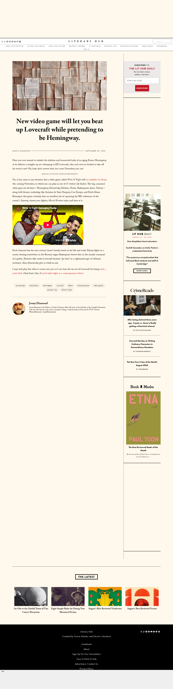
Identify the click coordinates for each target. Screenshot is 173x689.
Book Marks (147, 46)
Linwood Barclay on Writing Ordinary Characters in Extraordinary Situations (142, 344)
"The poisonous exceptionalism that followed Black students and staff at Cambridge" (142, 260)
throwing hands (83, 285)
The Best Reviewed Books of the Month (143, 449)
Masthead (86, 644)
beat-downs (34, 285)
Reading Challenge (129, 46)
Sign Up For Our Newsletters (86, 654)
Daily (142, 234)
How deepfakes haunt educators (142, 241)
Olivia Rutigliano (143, 330)
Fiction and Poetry (36, 46)
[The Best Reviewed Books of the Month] (143, 418)
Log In (86, 49)
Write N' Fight (67, 290)
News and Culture (57, 46)
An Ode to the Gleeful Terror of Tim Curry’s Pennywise (31, 610)
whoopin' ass (52, 290)
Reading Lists (110, 46)
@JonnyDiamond (35, 312)
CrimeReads (162, 46)
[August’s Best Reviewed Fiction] (142, 603)
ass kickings (20, 285)
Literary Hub (87, 41)
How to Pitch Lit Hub (87, 658)
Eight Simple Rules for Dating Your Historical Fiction (68, 610)
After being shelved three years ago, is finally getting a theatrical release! (142, 322)
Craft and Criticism (15, 46)
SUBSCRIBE (142, 88)
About (86, 649)
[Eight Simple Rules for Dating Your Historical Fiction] (68, 603)
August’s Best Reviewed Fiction (142, 609)
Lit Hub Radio (95, 46)
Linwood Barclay (143, 351)
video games (98, 285)
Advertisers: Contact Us (86, 663)
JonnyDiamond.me (49, 312)
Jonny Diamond (21, 151)
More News (142, 271)
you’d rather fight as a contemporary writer (62, 274)
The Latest (86, 577)
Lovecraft (59, 285)
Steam (70, 285)
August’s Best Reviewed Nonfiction (105, 609)
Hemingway (47, 285)
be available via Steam (96, 180)
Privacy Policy (86, 668)
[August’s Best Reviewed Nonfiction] (105, 603)
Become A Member (77, 46)
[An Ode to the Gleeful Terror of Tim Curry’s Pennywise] (31, 603)
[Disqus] (59, 347)
